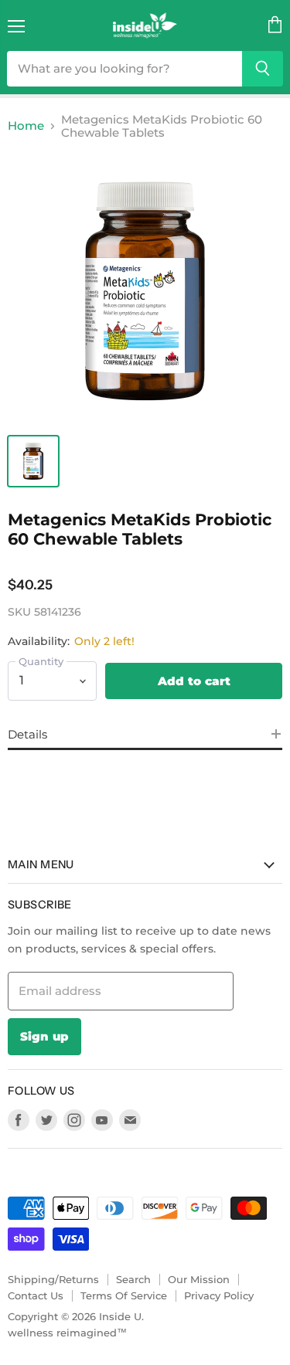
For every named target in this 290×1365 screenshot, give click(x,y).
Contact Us (35, 1295)
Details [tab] (27, 734)
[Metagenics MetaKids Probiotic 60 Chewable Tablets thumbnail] (33, 461)
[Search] (262, 69)
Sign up (44, 1036)
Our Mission (199, 1279)
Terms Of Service (123, 1295)
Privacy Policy (219, 1295)
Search (133, 1279)
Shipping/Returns (53, 1279)
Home (26, 125)
